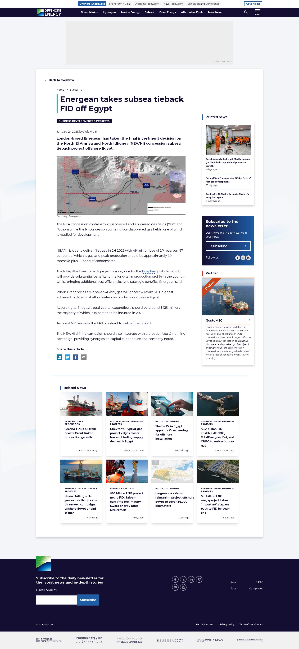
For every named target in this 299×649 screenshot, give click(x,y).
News (233, 582)
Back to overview (61, 80)
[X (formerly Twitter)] (243, 257)
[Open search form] (246, 12)
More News (215, 12)
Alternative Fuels (192, 12)
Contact (258, 624)
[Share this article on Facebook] (75, 357)
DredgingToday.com (147, 3)
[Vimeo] (199, 579)
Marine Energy (130, 12)
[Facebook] (237, 257)
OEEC (259, 582)
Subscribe (219, 246)
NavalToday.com (173, 3)
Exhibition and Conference (203, 3)
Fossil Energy (167, 12)
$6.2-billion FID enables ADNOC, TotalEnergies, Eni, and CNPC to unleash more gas (217, 437)
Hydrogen (109, 12)
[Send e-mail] (175, 587)
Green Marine (89, 12)
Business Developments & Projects (84, 121)
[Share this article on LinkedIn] (59, 357)
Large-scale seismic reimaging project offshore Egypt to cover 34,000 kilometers (174, 500)
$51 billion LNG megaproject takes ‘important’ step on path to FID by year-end (215, 504)
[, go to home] (49, 12)
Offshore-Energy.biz (92, 3)
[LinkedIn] (248, 257)
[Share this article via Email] (84, 357)
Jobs (233, 588)
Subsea (149, 12)
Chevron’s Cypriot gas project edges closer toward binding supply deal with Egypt (126, 435)
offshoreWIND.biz (119, 3)
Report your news (205, 624)
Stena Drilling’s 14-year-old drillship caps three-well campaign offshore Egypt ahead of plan (81, 504)
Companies (256, 588)
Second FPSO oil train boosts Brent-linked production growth (80, 433)
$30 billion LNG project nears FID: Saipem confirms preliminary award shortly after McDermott (126, 502)
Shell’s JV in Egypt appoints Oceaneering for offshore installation (171, 432)
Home (60, 89)
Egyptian (149, 271)
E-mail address (46, 590)
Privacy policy (227, 624)
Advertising (253, 3)
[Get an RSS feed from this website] (183, 587)
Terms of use (246, 624)
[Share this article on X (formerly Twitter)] (67, 357)
